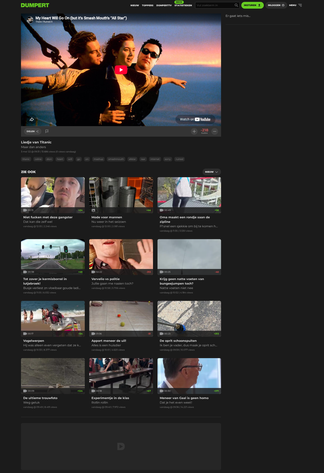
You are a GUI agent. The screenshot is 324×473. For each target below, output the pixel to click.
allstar (132, 159)
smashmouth (116, 159)
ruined (179, 159)
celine (38, 159)
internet (155, 159)
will (70, 159)
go (78, 159)
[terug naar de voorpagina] (35, 5)
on (87, 159)
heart (60, 159)
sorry (168, 159)
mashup (98, 159)
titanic (26, 159)
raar (143, 159)
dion (49, 159)
